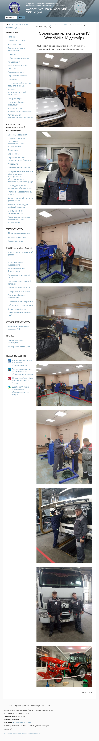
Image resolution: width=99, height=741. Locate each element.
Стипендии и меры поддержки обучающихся (20, 186)
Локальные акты (15, 241)
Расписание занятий (20, 233)
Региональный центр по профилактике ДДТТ (19, 84)
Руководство (14, 163)
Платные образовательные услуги (20, 193)
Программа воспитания (19, 291)
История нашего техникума (15, 341)
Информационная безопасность (16, 269)
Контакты (12, 79)
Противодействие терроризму (16, 296)
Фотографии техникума (19, 346)
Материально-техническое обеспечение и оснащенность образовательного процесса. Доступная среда (20, 176)
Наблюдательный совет (19, 58)
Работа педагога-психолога (20, 305)
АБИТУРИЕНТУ (14, 44)
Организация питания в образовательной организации (19, 220)
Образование (14, 153)
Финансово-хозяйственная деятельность (20, 199)
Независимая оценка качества (17, 66)
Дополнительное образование (16, 263)
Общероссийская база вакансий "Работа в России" (22, 380)
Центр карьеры (15, 98)
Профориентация (16, 72)
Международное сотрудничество (15, 212)
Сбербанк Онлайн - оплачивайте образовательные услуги (21, 390)
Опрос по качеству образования (16, 49)
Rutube (28, 723)
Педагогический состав (19, 167)
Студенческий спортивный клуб (20, 313)
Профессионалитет (17, 40)
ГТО (9, 258)
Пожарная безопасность (19, 287)
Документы (13, 150)
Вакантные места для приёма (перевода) (18, 205)
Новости (12, 54)
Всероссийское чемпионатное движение (20, 109)
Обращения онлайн (17, 75)
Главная (11, 36)
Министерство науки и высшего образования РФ (22, 362)
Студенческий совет (17, 309)
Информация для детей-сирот (19, 276)
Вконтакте (19, 723)
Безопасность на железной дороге (20, 253)
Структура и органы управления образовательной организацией (17, 142)
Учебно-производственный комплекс (17, 92)
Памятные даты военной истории (19, 282)
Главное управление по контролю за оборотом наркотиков (22, 371)
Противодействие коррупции (16, 103)
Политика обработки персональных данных (22, 734)
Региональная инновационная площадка (20, 116)
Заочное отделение (17, 237)
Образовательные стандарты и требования (19, 158)
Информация (14, 62)
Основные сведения (17, 134)
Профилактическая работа (20, 301)
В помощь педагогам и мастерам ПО (18, 327)
